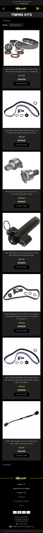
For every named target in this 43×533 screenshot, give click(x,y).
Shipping (21, 497)
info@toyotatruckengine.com (23, 526)
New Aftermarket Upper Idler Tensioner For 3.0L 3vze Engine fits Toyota (21, 192)
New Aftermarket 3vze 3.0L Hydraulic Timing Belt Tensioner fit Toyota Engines (21, 254)
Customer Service (21, 501)
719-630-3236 (23, 4)
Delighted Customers (21, 488)
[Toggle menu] (6, 8)
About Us (21, 484)
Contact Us (21, 493)
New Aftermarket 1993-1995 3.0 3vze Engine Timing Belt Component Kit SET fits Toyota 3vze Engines (21, 316)
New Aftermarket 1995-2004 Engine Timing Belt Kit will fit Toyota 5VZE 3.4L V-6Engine (21, 70)
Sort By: (5, 25)
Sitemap (35, 531)
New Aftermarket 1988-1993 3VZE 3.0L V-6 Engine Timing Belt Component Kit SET (21, 131)
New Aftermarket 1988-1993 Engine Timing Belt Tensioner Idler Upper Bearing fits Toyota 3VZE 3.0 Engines (21, 380)
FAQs (21, 505)
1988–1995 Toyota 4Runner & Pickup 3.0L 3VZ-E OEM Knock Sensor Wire (21, 442)
